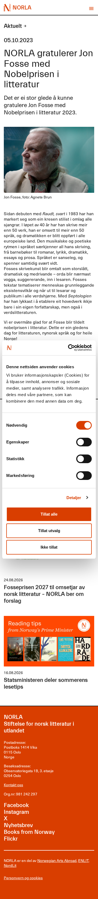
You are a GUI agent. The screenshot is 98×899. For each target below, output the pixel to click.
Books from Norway (29, 832)
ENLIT (83, 860)
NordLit (10, 865)
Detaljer (73, 497)
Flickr (11, 839)
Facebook (16, 805)
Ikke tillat (49, 547)
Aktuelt (13, 26)
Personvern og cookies (23, 877)
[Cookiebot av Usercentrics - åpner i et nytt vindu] (69, 347)
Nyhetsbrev (18, 825)
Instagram (16, 812)
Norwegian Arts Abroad (56, 860)
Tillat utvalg (49, 530)
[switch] (84, 442)
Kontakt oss (13, 785)
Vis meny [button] (91, 8)
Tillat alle (49, 514)
